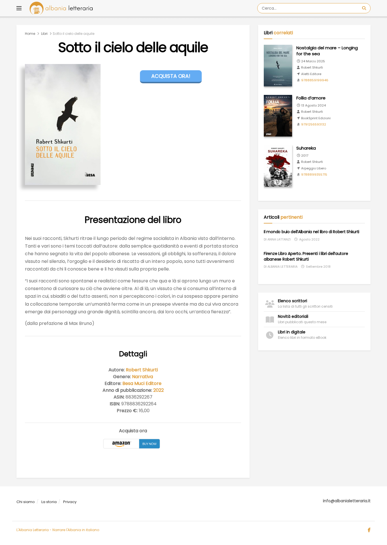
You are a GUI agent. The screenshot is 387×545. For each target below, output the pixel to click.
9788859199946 (314, 80)
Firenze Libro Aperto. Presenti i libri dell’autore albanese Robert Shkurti (306, 256)
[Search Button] (365, 8)
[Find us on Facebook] (369, 530)
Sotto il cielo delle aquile (73, 33)
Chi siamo (25, 501)
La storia (49, 501)
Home (30, 33)
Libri (44, 33)
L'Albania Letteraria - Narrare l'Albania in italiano (57, 529)
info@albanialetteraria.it (347, 501)
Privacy (69, 501)
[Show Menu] (19, 8)
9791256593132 (313, 124)
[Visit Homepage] (61, 8)
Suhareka (306, 148)
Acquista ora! (170, 76)
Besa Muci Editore (141, 383)
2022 (158, 390)
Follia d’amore (311, 98)
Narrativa (142, 376)
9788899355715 (314, 174)
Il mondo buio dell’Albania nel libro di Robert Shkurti (311, 232)
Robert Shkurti (142, 370)
